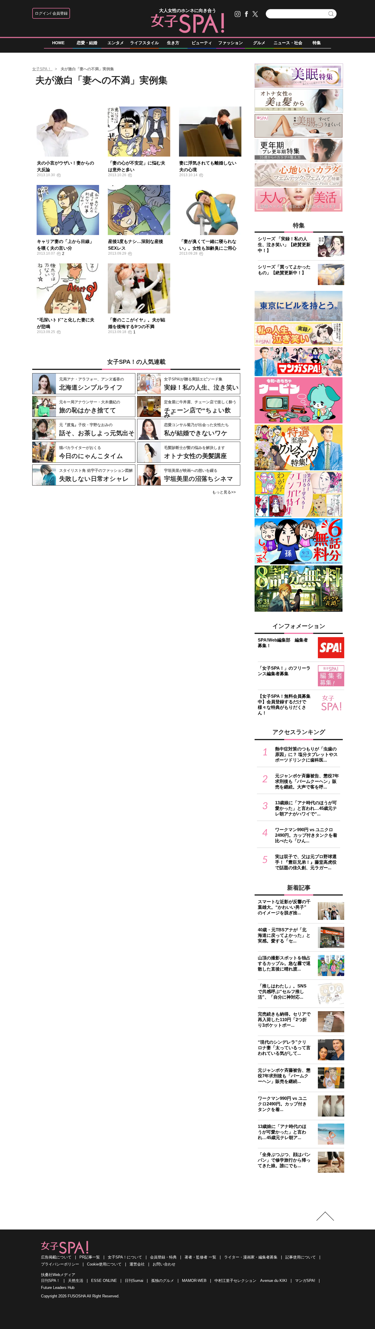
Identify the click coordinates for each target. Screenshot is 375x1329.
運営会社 (137, 1264)
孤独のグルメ (162, 1280)
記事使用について (300, 1257)
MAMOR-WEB (194, 1280)
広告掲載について (56, 1257)
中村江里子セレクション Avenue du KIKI (250, 1280)
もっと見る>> (224, 492)
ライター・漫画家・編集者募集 (250, 1257)
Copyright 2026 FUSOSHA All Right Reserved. (80, 1296)
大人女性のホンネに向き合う (187, 10)
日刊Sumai (134, 1280)
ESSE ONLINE (104, 1280)
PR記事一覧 (89, 1257)
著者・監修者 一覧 (200, 1257)
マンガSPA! (305, 1280)
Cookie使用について (104, 1264)
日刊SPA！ (50, 1280)
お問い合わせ (164, 1264)
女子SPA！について (125, 1257)
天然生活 (75, 1280)
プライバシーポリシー (60, 1264)
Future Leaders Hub (57, 1287)
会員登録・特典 (163, 1257)
